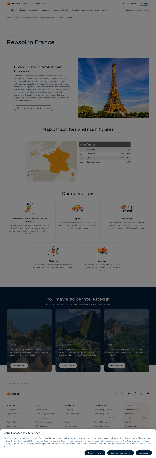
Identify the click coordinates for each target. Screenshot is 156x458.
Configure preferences (120, 453)
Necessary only (95, 453)
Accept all (143, 453)
